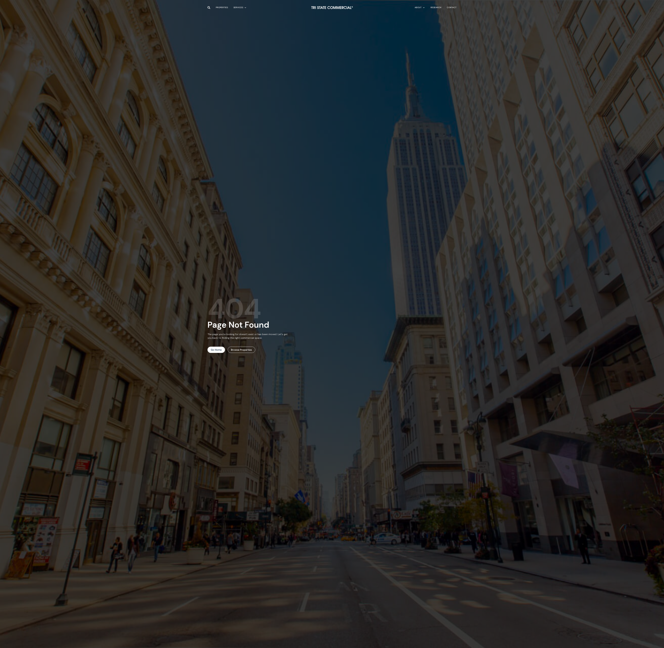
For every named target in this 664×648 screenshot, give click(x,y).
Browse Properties (241, 349)
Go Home (216, 349)
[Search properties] (209, 7)
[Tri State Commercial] (332, 7)
